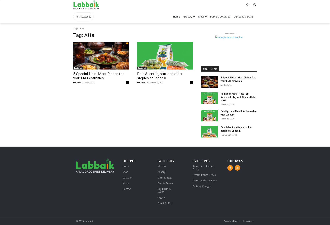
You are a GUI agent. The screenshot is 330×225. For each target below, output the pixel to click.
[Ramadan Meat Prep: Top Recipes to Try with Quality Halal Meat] (209, 98)
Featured (78, 68)
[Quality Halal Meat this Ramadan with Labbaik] (209, 115)
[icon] (248, 5)
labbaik (77, 82)
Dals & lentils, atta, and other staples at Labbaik (160, 76)
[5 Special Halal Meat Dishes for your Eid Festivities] (101, 56)
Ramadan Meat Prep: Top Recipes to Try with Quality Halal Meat (238, 97)
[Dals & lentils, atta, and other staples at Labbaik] (165, 56)
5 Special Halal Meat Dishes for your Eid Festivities (98, 76)
